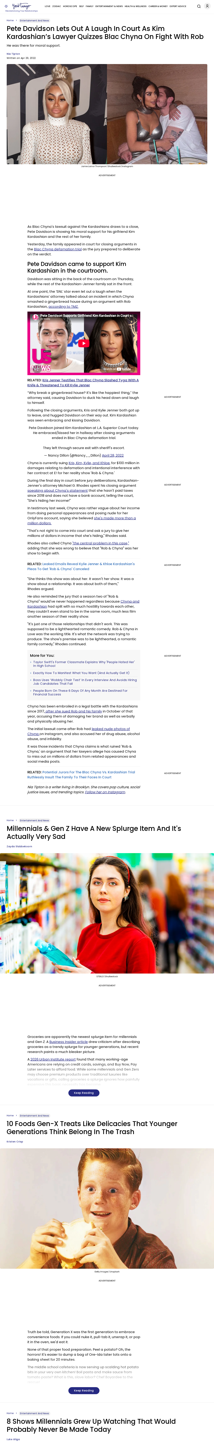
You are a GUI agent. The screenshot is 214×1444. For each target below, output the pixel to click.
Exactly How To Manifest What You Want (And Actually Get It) (81, 673)
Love (47, 6)
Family (89, 6)
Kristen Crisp (15, 1141)
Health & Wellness (135, 6)
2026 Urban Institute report (53, 1059)
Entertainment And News (34, 20)
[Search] (198, 6)
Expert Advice (178, 6)
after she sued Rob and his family (73, 711)
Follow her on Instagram (105, 792)
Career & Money (158, 6)
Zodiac (56, 6)
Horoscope (70, 6)
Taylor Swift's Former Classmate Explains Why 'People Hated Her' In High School (84, 663)
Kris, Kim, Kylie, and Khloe (89, 463)
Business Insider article (68, 1041)
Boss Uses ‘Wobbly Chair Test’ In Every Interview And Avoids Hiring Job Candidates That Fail (85, 681)
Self (81, 6)
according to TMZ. (63, 306)
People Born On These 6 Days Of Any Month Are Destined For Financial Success (80, 692)
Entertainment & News (109, 6)
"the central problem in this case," (100, 543)
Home (10, 20)
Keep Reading (84, 1093)
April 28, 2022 (113, 455)
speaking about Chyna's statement (57, 490)
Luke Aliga (13, 1439)
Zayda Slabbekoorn (19, 846)
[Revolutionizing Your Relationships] (21, 6)
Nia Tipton (13, 54)
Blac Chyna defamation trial (58, 249)
